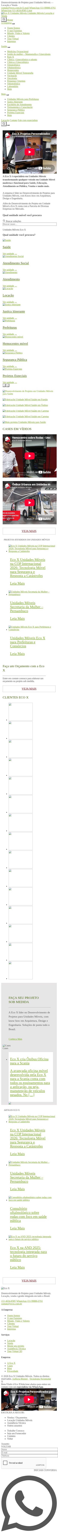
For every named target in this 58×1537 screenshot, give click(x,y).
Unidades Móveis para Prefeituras (23, 99)
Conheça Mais (15, 1039)
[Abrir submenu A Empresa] (13, 23)
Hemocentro (13, 70)
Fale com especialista (28, 120)
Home (10, 20)
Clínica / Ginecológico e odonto (22, 59)
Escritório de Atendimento (19, 104)
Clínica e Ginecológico (18, 62)
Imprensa (11, 41)
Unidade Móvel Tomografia (20, 73)
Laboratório (12, 86)
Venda (10, 1343)
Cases (10, 1365)
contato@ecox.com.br (11, 1303)
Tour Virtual (13, 38)
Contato (13, 120)
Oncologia (12, 78)
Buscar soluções (13, 221)
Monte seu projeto (15, 1346)
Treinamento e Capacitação (20, 107)
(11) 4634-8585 (8, 1301)
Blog (9, 1368)
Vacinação (12, 75)
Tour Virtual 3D (14, 1351)
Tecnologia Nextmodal (40, 1379)
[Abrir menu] (8, 125)
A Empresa (6, 23)
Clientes (11, 36)
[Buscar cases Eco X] (4, 19)
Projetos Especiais (15, 112)
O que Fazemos (14, 30)
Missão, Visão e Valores (18, 33)
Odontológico (13, 65)
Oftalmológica (14, 67)
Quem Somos (13, 28)
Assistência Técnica (16, 1348)
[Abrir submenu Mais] (7, 94)
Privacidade (12, 1371)
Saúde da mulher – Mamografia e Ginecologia (28, 54)
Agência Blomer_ (20, 1379)
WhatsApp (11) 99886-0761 (29, 1301)
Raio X (10, 57)
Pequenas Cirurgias (16, 81)
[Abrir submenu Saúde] (9, 47)
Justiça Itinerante (15, 102)
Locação (5, 120)
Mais (9, 89)
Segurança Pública (16, 110)
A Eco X (11, 1363)
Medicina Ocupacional (17, 51)
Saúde (4, 46)
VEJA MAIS (29, 531)
